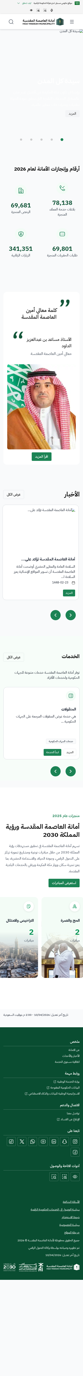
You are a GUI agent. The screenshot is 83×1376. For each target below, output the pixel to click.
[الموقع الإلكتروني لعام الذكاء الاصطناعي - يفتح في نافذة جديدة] (31, 1267)
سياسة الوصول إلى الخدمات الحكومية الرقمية (55, 1209)
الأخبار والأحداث (71, 1056)
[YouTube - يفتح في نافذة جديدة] (43, 1141)
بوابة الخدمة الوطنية (68, 1082)
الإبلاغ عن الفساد (70, 1119)
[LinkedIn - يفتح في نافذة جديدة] (53, 1141)
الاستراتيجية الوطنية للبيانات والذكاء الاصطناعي (54, 1094)
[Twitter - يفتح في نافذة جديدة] (21, 1141)
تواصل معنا (73, 1113)
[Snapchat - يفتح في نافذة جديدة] (64, 1141)
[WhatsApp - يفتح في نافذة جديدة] (32, 1141)
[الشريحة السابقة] (55, 771)
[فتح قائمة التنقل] (72, 21)
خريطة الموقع (72, 1232)
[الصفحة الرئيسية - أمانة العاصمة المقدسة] (43, 22)
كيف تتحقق (26, 3)
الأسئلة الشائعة (71, 1202)
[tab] (62, 139)
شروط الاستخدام (71, 1217)
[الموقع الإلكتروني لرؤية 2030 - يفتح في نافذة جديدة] (9, 1267)
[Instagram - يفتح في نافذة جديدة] (75, 1141)
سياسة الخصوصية (69, 1225)
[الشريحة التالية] (71, 771)
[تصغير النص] (53, 1176)
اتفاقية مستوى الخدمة (67, 1062)
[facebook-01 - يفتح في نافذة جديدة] (75, 1152)
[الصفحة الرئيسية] (63, 1267)
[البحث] (11, 21)
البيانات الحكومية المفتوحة (65, 1088)
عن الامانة (74, 1050)
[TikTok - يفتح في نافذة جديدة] (11, 1141)
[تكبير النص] (64, 1176)
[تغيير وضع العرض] (75, 1176)
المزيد (72, 113)
